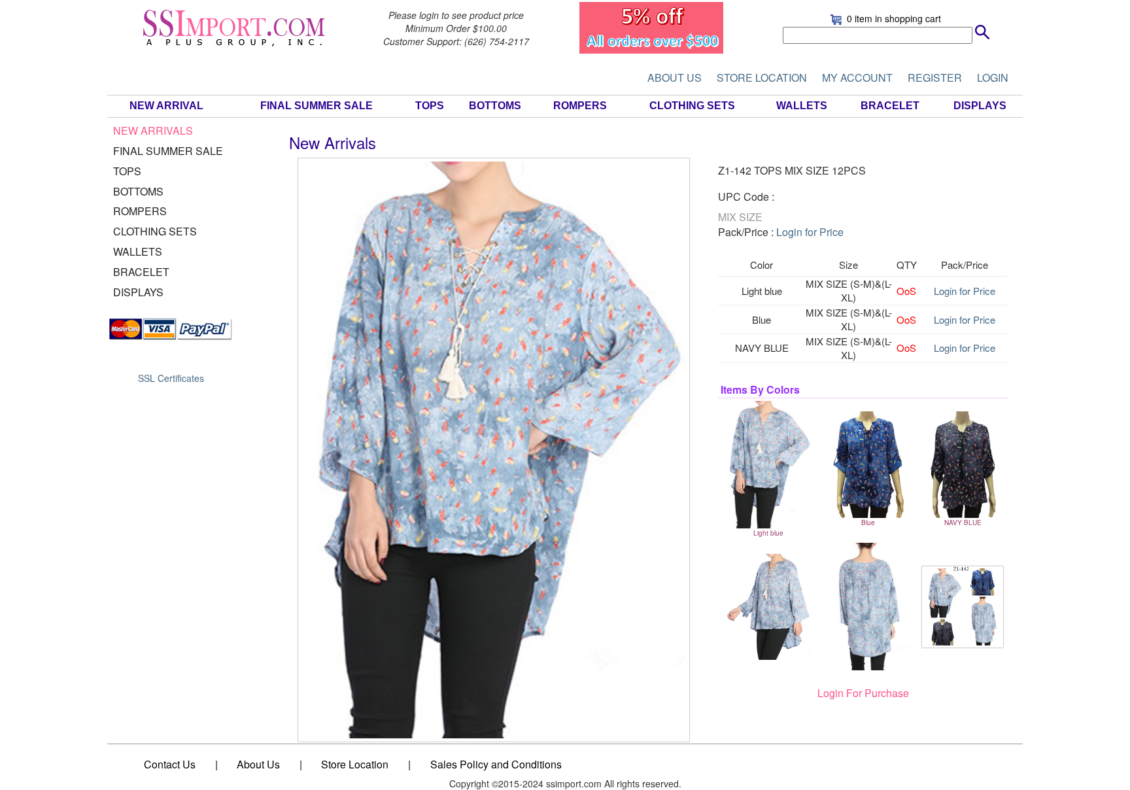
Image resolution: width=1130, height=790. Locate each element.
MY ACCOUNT (857, 77)
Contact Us (170, 764)
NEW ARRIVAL (166, 105)
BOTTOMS (495, 105)
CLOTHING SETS (692, 105)
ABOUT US (674, 77)
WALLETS (801, 105)
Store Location (354, 764)
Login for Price (810, 231)
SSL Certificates (171, 378)
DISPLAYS (979, 105)
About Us (258, 764)
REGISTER (935, 77)
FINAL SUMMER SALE (316, 105)
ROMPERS (580, 105)
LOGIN (992, 77)
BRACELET (890, 105)
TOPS (429, 105)
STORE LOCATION (762, 77)
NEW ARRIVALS (153, 130)
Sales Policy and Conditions (496, 764)
